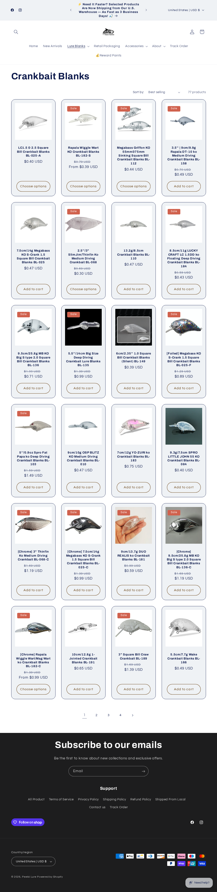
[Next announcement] (146, 10)
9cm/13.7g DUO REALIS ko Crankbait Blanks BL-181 (133, 555)
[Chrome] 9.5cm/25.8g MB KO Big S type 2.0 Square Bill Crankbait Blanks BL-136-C (184, 559)
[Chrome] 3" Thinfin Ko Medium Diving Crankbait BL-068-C (33, 555)
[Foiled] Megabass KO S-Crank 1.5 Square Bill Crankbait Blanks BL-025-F (184, 359)
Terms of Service (61, 799)
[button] (16, 32)
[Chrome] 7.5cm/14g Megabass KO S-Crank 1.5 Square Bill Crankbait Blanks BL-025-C (83, 559)
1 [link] (84, 715)
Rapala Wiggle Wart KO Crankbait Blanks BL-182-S (83, 151)
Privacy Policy (88, 799)
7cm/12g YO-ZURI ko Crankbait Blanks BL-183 (133, 456)
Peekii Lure (29, 877)
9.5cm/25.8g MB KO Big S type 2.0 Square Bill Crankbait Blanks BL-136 (33, 359)
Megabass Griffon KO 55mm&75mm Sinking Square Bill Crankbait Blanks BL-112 (133, 155)
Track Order (119, 807)
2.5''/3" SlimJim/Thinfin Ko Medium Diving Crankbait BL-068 (83, 256)
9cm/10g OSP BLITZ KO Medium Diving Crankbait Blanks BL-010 (83, 458)
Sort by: (138, 92)
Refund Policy (140, 799)
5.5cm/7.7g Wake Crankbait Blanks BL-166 (183, 658)
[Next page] (132, 715)
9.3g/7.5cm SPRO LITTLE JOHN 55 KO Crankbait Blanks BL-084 (183, 458)
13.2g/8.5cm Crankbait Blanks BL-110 (133, 254)
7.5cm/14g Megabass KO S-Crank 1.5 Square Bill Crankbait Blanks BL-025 (33, 256)
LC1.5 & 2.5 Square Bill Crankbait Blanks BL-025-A (33, 151)
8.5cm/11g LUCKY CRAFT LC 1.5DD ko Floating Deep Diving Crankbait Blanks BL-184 (183, 258)
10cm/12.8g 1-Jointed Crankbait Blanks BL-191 (83, 658)
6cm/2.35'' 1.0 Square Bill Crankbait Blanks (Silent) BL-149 (133, 357)
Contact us (97, 807)
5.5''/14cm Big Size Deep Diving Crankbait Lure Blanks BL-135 (83, 359)
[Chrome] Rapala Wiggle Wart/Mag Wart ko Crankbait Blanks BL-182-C (33, 660)
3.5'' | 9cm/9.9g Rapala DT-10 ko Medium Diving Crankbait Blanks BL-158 (183, 155)
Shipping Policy (114, 799)
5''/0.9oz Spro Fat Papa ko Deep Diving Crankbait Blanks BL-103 (33, 458)
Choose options (33, 186)
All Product (36, 799)
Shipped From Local (170, 799)
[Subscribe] (143, 771)
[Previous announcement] (70, 10)
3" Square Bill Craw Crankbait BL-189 (133, 656)
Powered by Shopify (50, 877)
